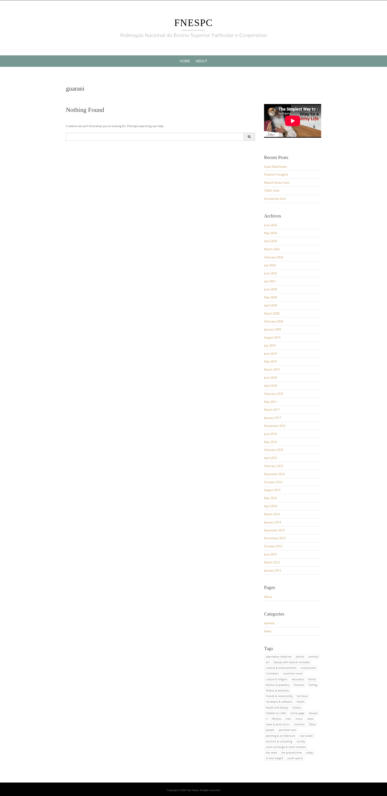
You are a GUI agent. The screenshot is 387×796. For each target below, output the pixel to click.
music (299, 718)
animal (300, 656)
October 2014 (273, 482)
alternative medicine (278, 656)
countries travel (293, 673)
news (310, 718)
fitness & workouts (277, 690)
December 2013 (274, 530)
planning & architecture (280, 735)
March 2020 (272, 313)
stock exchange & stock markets (286, 747)
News (267, 631)
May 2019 (270, 361)
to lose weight (274, 758)
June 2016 (270, 434)
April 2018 (270, 386)
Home (185, 61)
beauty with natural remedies (292, 662)
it (266, 718)
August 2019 (272, 337)
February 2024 (273, 257)
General (269, 623)
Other (312, 724)
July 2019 (270, 346)
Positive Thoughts (276, 174)
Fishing (313, 685)
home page (297, 713)
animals (313, 656)
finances (299, 685)
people (270, 730)
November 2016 (274, 426)
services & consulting (279, 741)
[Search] (249, 137)
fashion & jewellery (278, 685)
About (201, 61)
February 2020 (273, 321)
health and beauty (277, 707)
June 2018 (270, 378)
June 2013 (270, 554)
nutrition (299, 724)
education (298, 679)
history (296, 707)
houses (313, 713)
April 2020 (270, 305)
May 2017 (270, 402)
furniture (302, 696)
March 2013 (272, 562)
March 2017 (272, 410)
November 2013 (274, 538)
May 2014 (270, 498)
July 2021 (270, 281)
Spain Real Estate (275, 167)
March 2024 (272, 249)
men (288, 718)
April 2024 (270, 241)
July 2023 (270, 265)
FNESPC (193, 22)
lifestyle (276, 718)
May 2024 (270, 233)
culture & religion (276, 679)
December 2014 (274, 474)
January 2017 (272, 418)
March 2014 (272, 514)
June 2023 (270, 273)
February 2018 (273, 394)
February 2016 (273, 450)
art (267, 662)
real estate (306, 735)
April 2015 (270, 458)
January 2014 (272, 522)
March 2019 (272, 370)
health (300, 701)
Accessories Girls (275, 199)
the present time (291, 752)
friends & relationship (279, 696)
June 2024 (270, 225)
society (301, 741)
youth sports (295, 758)
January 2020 (272, 329)
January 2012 (272, 570)
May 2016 (270, 442)
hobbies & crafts (276, 713)
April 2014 (270, 506)
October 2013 (273, 546)
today (309, 752)
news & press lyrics (278, 724)
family (312, 679)
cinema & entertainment (281, 668)
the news (271, 752)
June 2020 (270, 289)
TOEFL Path (272, 191)
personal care (287, 730)
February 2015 (273, 466)
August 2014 (272, 490)
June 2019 (270, 354)
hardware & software (279, 701)
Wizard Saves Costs (277, 183)
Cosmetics (272, 673)
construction (308, 668)
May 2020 (270, 297)
